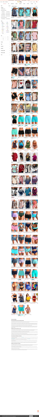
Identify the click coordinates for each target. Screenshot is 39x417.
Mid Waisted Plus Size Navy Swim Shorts (15, 278)
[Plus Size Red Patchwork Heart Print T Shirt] (21, 168)
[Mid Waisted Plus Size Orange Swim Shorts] (14, 286)
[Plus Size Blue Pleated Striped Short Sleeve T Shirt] (28, 35)
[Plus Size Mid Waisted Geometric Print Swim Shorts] (14, 250)
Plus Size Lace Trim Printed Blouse (21, 302)
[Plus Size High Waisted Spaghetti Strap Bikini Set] (14, 297)
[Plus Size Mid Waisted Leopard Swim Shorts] (28, 239)
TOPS (8, 3)
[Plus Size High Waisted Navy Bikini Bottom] (28, 227)
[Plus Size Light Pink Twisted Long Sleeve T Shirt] (21, 204)
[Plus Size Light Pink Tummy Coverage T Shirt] (28, 71)
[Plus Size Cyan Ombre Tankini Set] (34, 12)
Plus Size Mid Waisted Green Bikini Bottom (22, 220)
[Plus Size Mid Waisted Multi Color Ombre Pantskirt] (34, 215)
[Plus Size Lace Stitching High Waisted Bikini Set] (34, 297)
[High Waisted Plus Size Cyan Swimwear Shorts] (21, 119)
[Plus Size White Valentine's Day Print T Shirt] (21, 84)
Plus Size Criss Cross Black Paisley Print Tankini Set (16, 149)
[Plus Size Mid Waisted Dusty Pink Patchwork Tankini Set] (21, 24)
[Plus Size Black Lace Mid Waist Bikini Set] (21, 286)
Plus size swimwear (13, 338)
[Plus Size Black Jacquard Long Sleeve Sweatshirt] (34, 168)
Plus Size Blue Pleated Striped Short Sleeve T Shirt (29, 40)
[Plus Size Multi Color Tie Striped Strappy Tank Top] (14, 108)
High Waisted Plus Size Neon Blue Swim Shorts (29, 124)
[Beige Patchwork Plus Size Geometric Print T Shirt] (21, 47)
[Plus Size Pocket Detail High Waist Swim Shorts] (14, 96)
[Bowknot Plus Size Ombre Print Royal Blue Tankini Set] (28, 286)
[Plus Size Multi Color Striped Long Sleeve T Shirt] (28, 47)
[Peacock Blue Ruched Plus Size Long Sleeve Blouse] (28, 191)
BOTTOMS (28, 3)
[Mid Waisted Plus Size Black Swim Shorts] (28, 132)
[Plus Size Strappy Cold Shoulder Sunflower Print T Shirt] (28, 157)
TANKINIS (24, 3)
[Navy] (20, 279)
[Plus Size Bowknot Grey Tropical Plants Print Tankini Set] (21, 108)
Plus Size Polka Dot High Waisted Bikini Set (22, 101)
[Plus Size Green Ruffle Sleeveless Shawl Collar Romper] (14, 119)
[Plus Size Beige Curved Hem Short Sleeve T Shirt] (34, 96)
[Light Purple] (13, 197)
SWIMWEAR (20, 3)
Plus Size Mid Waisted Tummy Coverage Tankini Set (16, 40)
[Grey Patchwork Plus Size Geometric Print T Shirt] (14, 191)
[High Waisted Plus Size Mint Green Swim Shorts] (14, 132)
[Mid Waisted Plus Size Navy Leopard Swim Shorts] (28, 262)
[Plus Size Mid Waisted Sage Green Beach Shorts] (34, 108)
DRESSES (16, 3)
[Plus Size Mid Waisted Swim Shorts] (21, 250)
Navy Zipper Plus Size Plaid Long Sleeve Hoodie (22, 196)
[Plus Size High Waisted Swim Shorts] (14, 71)
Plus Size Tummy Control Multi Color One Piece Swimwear (23, 40)
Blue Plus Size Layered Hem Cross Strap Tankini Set (23, 149)
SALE (35, 3)
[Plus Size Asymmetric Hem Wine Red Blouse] (14, 157)
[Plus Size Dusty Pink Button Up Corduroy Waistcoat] (21, 179)
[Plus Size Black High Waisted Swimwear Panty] (34, 58)
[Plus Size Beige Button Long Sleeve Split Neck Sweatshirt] (14, 179)
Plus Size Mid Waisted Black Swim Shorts (28, 220)
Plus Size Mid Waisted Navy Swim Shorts (22, 63)
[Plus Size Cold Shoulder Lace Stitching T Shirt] (34, 157)
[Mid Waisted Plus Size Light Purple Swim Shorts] (21, 262)
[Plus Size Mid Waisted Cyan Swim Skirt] (21, 273)
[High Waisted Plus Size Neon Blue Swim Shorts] (28, 119)
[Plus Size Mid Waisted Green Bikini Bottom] (21, 215)
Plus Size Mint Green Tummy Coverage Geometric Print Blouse (17, 173)
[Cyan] (28, 64)
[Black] (25, 64)
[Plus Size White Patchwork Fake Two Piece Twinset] (14, 47)
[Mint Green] (27, 64)
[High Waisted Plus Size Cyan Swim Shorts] (34, 273)
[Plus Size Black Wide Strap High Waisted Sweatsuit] (21, 157)
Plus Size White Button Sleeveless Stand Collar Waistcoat (30, 173)
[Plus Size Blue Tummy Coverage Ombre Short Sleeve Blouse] (28, 96)
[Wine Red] (12, 197)
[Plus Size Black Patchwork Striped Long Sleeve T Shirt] (28, 84)
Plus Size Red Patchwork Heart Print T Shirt (22, 173)
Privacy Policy (14, 416)
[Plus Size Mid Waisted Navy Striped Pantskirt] (28, 273)
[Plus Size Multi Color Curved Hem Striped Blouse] (34, 71)
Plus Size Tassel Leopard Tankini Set (34, 149)
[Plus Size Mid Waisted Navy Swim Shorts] (21, 58)
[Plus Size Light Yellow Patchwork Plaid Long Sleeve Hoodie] (34, 47)
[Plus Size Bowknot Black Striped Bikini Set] (21, 227)
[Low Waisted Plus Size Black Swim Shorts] (21, 132)
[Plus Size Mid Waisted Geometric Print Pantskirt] (14, 239)
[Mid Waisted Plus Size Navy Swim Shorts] (14, 273)
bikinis (29, 338)
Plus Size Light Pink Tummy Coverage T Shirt (29, 76)
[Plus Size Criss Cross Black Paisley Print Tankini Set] (14, 144)
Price (1, 54)
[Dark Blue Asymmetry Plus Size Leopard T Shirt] (28, 179)
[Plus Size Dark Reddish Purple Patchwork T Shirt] (34, 179)
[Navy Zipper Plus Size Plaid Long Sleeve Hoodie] (21, 191)
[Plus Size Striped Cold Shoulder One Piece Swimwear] (28, 309)
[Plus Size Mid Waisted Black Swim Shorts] (28, 215)
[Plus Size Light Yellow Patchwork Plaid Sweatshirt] (28, 108)
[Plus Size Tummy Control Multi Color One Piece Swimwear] (21, 35)
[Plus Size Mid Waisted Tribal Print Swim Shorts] (21, 239)
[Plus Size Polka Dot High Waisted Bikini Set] (21, 96)
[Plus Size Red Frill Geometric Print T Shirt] (34, 24)
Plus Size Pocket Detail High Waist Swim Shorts (15, 101)
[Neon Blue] (26, 64)
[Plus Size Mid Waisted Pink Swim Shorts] (14, 227)
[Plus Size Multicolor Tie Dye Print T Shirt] (34, 286)
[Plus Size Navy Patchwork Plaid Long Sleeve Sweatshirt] (28, 204)
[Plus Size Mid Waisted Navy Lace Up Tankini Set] (14, 12)
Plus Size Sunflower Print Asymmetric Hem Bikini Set (30, 302)
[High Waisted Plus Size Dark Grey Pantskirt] (14, 262)
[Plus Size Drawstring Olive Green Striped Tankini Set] (28, 144)
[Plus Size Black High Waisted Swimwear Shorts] (28, 58)
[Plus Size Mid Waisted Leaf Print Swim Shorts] (28, 250)
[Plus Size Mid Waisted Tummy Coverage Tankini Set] (14, 35)
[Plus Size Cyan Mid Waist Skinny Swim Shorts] (21, 309)
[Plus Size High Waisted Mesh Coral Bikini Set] (34, 204)
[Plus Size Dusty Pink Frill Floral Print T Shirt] (14, 84)
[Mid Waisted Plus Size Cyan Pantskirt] (34, 262)
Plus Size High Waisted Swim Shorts (14, 76)
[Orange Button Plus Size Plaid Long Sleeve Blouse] (14, 58)
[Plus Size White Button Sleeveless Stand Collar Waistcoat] (28, 168)
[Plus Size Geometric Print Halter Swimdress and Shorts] (14, 309)
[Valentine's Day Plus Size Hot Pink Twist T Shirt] (34, 191)
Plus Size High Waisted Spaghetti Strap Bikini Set (15, 302)
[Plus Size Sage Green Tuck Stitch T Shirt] (28, 24)
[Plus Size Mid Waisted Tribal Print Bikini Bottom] (34, 239)
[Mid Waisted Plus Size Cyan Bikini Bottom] (34, 227)
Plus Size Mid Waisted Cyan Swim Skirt (21, 278)
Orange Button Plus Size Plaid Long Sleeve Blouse (16, 63)
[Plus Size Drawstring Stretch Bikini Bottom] (34, 250)
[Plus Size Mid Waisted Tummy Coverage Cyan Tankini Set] (21, 12)
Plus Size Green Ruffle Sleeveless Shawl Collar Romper (16, 124)
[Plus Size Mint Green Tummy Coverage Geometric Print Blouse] (14, 168)
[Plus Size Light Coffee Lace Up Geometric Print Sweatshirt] (14, 204)
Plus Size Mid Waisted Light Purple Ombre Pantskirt (16, 220)
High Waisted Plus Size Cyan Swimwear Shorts (22, 124)
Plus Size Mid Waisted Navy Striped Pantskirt (29, 278)
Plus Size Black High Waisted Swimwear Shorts (29, 63)
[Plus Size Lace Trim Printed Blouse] (21, 297)
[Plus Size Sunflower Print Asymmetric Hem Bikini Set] (28, 297)
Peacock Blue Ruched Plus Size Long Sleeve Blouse (29, 196)
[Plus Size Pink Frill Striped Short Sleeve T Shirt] (34, 35)
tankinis (28, 338)
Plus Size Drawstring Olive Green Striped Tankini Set (29, 149)
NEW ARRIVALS (4, 3)
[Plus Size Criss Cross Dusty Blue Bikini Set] (34, 84)
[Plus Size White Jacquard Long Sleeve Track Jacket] (14, 24)
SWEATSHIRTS (12, 3)
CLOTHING (32, 3)
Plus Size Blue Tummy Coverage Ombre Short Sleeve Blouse (30, 101)
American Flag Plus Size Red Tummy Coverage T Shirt (23, 76)
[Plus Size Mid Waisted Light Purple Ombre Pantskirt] (14, 215)
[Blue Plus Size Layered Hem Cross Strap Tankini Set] (21, 144)
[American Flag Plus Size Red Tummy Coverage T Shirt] (21, 71)
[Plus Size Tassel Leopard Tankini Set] (34, 144)
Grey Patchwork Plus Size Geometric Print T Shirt (16, 196)
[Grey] (11, 197)
